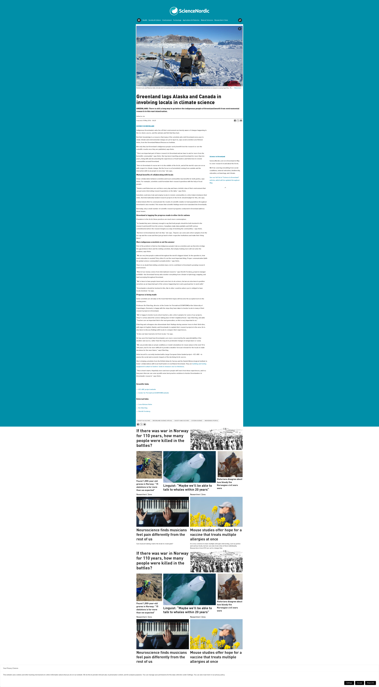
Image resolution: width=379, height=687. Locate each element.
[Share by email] (241, 120)
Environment (167, 20)
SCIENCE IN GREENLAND (145, 126)
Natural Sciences (207, 20)
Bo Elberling (142, 408)
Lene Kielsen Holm (145, 404)
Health (144, 20)
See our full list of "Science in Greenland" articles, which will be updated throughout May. (224, 180)
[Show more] (225, 187)
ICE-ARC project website (147, 389)
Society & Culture (155, 20)
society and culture (181, 420)
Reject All (370, 683)
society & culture (143, 420)
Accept (359, 683)
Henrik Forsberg (144, 411)
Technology (177, 20)
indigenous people (211, 420)
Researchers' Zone (221, 20)
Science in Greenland (217, 156)
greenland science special (162, 420)
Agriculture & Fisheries (191, 20)
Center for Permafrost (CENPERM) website (153, 393)
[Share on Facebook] (235, 120)
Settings (349, 683)
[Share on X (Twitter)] (238, 120)
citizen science (196, 420)
